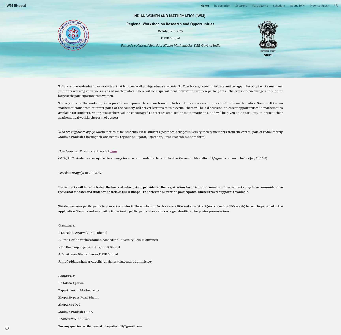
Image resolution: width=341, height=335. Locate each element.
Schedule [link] (279, 5)
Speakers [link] (241, 5)
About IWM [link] (297, 5)
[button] (336, 5)
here (113, 151)
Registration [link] (222, 5)
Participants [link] (260, 5)
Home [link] (205, 5)
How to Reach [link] (319, 5)
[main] (170, 31)
